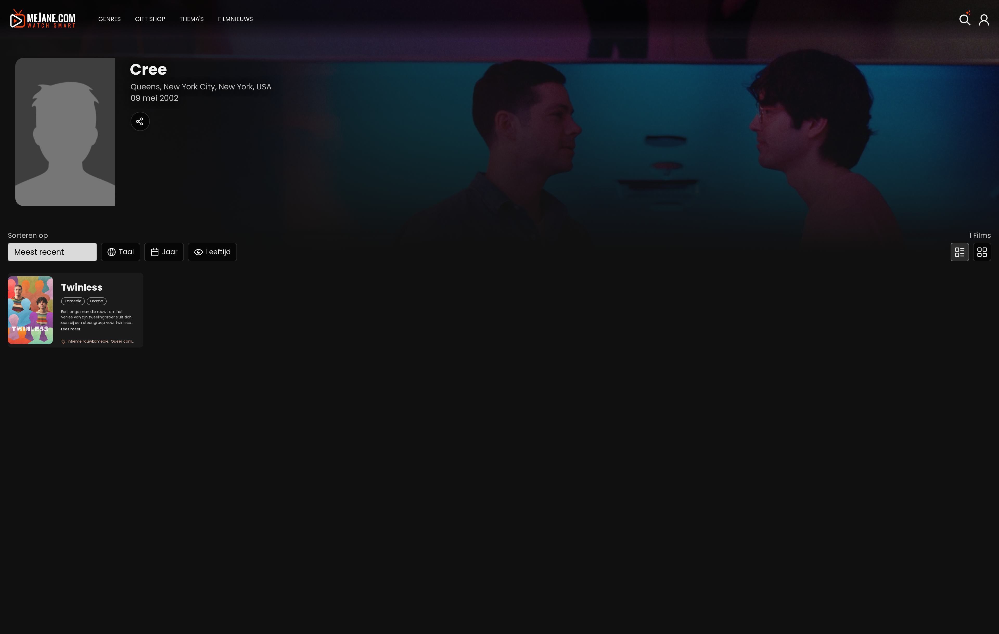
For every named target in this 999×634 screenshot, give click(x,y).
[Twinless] (30, 310)
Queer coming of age (131, 341)
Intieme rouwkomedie (88, 341)
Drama (96, 301)
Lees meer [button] (70, 329)
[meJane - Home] (43, 19)
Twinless (82, 287)
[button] (109, 18)
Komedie (73, 301)
